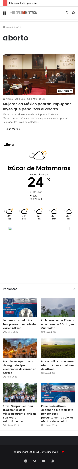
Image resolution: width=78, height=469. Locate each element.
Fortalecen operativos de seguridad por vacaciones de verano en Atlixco (19, 367)
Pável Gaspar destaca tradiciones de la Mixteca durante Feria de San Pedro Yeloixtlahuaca (19, 413)
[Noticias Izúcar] (23, 12)
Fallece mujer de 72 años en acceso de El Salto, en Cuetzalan (57, 324)
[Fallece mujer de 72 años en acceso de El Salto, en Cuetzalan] (58, 307)
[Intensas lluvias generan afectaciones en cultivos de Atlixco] (58, 348)
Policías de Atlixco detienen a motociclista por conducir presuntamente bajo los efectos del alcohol (57, 413)
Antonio (9, 99)
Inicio (8, 27)
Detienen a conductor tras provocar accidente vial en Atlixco (19, 324)
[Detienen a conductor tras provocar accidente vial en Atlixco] (20, 307)
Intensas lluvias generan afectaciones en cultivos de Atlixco (43, 3)
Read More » (13, 128)
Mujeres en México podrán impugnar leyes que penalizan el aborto (37, 106)
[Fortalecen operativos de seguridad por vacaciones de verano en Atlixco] (20, 348)
